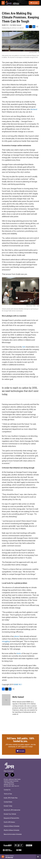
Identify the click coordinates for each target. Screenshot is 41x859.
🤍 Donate (20, 751)
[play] (3, 857)
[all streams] (38, 856)
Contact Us (7, 790)
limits (19, 653)
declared (34, 109)
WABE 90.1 (18, 684)
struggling (6, 641)
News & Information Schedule (13, 834)
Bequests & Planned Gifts (11, 818)
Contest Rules (8, 802)
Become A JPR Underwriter (12, 810)
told (23, 347)
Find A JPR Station (9, 822)
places (16, 636)
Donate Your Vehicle (10, 814)
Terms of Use (8, 794)
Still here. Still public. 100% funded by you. (20, 740)
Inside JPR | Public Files (11, 798)
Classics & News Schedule (11, 826)
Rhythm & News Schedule (11, 830)
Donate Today (8, 806)
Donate (35, 3)
